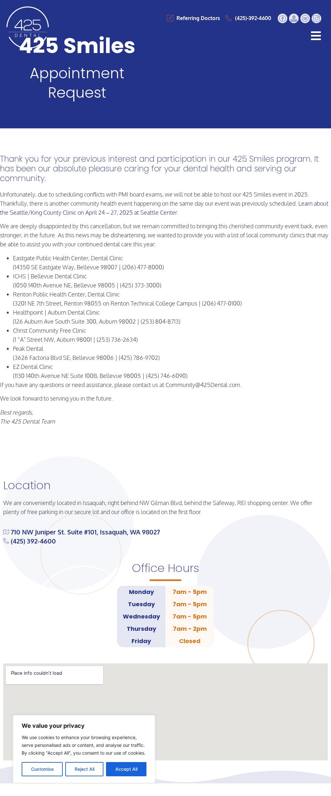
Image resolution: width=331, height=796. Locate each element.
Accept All (126, 769)
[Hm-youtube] (305, 18)
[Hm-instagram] (316, 18)
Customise (42, 769)
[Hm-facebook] (282, 18)
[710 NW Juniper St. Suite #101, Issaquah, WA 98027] (165, 531)
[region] (84, 749)
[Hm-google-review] (294, 18)
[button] (193, 36)
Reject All (84, 769)
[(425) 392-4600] (165, 540)
